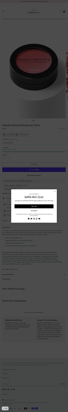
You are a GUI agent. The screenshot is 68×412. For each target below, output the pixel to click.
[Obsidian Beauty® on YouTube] (39, 219)
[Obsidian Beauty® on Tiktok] (37, 219)
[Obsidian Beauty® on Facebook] (29, 219)
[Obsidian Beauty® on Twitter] (31, 219)
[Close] (55, 191)
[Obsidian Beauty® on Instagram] (34, 219)
